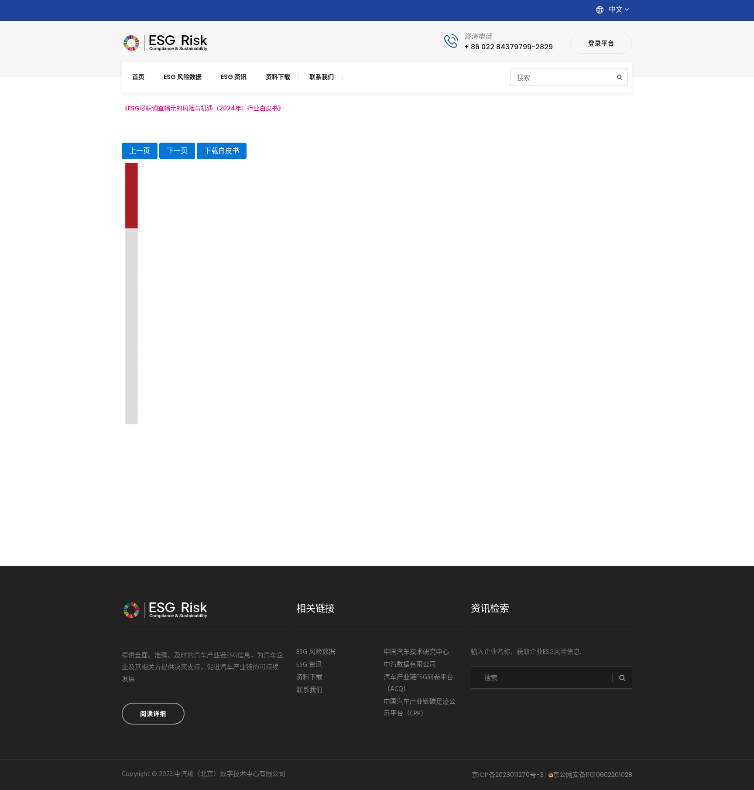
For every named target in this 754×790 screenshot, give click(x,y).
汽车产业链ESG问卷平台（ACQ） (418, 683)
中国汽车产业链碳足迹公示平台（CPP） (420, 708)
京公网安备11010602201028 (592, 774)
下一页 (177, 150)
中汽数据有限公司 (410, 665)
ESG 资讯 (234, 76)
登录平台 (601, 43)
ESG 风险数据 (183, 76)
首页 (138, 76)
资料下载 (278, 76)
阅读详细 (153, 713)
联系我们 (321, 76)
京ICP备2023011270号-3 (508, 774)
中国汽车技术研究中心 (416, 652)
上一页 (139, 150)
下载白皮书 (221, 150)
